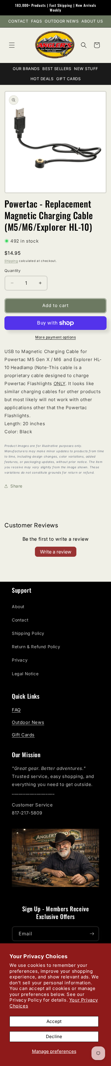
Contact (18, 21)
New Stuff (86, 68)
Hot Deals (42, 78)
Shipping (11, 260)
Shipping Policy (28, 633)
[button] (11, 45)
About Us (92, 21)
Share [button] (16, 485)
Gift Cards (68, 78)
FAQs (36, 21)
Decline (54, 1036)
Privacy (20, 659)
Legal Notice (25, 673)
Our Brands (26, 68)
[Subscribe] (91, 933)
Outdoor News (61, 21)
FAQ (16, 710)
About (18, 606)
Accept (54, 1021)
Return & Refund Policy (36, 646)
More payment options (55, 337)
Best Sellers (56, 68)
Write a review (55, 552)
